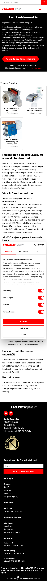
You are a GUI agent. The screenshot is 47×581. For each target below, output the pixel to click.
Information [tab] (23, 251)
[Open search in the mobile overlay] (23, 2)
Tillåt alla (23, 322)
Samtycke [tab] (8, 251)
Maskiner (30, 65)
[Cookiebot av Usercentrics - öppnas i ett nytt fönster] (34, 244)
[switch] (41, 298)
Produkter (20, 65)
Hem (12, 65)
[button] (40, 9)
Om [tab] (38, 251)
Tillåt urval (23, 328)
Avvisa (23, 335)
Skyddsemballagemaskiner (15, 68)
